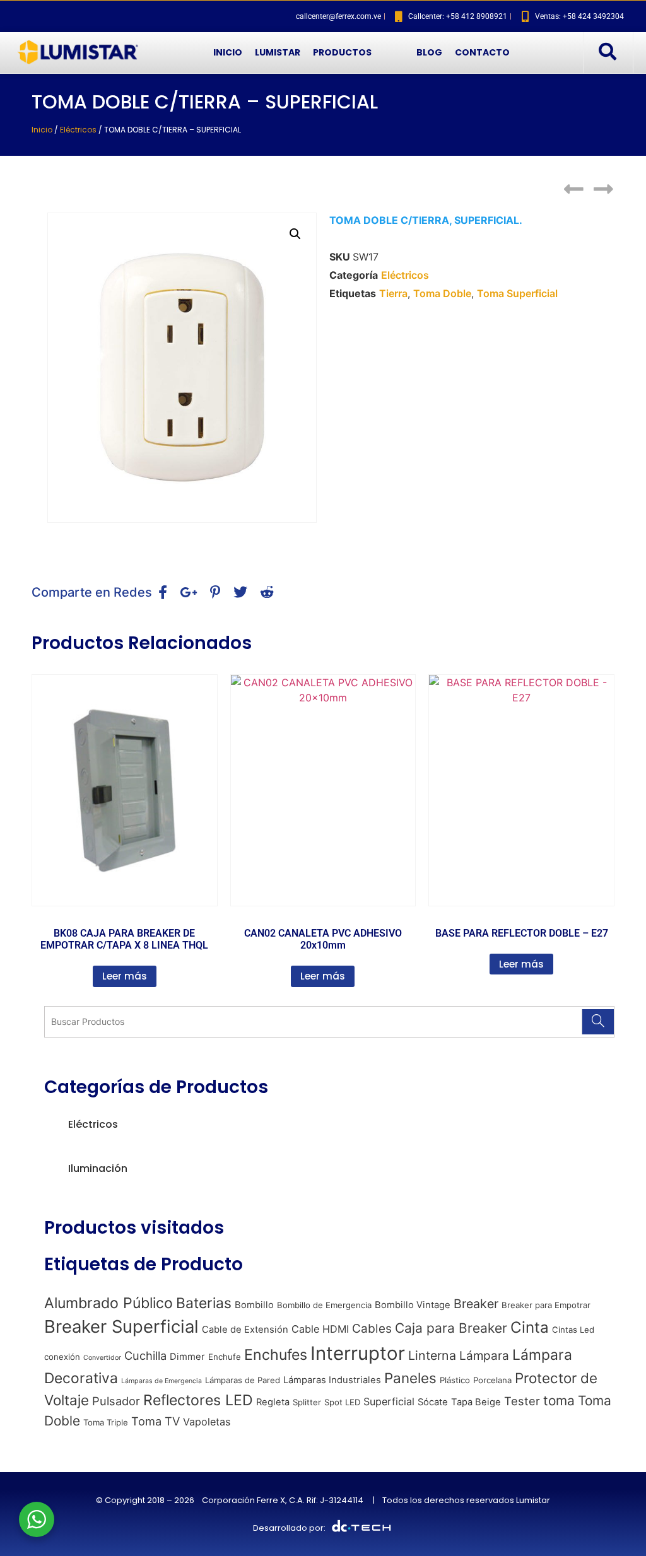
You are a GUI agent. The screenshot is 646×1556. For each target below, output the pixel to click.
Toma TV (155, 1421)
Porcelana (492, 1380)
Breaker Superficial (121, 1326)
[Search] (598, 1021)
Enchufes (275, 1355)
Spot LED (342, 1402)
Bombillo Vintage (412, 1305)
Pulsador (116, 1401)
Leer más (124, 976)
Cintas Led (573, 1330)
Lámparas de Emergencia (161, 1381)
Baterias (204, 1303)
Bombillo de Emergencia (324, 1305)
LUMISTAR (277, 52)
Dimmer (187, 1356)
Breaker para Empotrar (546, 1305)
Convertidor (102, 1358)
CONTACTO (482, 52)
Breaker (476, 1303)
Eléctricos (78, 129)
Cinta (529, 1327)
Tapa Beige (476, 1402)
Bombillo (254, 1305)
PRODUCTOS (342, 52)
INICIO (227, 52)
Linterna (432, 1355)
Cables (372, 1328)
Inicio (42, 129)
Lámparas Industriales (332, 1380)
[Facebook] (31, 16)
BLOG (429, 52)
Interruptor (357, 1353)
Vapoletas (206, 1421)
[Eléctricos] (49, 1124)
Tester (522, 1401)
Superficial (388, 1401)
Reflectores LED (198, 1400)
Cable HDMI (320, 1329)
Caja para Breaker (451, 1328)
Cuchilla (145, 1355)
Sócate (433, 1402)
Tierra (393, 293)
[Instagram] (53, 16)
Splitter (307, 1402)
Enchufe (224, 1357)
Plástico (455, 1380)
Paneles (410, 1377)
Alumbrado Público (108, 1303)
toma (559, 1400)
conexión (62, 1357)
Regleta (273, 1402)
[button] (606, 52)
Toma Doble (442, 293)
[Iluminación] (49, 1168)
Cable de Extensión (245, 1329)
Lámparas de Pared (242, 1380)
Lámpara (484, 1355)
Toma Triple (105, 1422)
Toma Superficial (517, 293)
